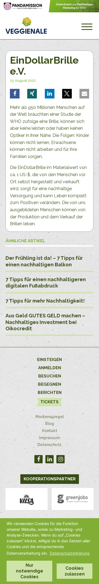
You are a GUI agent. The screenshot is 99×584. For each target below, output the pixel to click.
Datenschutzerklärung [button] (70, 553)
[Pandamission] (49, 10)
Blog (49, 423)
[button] (15, 93)
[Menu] (87, 27)
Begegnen (49, 384)
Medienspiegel (49, 416)
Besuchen (49, 376)
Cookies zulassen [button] (75, 571)
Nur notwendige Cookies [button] (29, 571)
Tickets (49, 401)
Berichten (50, 392)
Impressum (49, 438)
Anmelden (49, 367)
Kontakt (49, 430)
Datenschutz (49, 444)
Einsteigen (49, 359)
